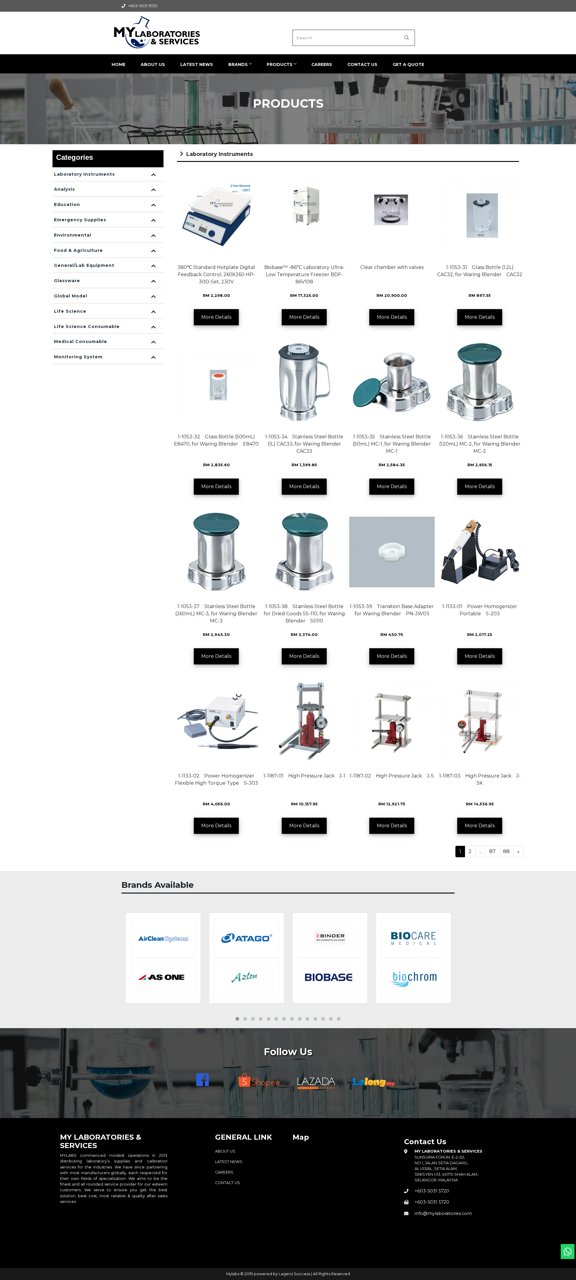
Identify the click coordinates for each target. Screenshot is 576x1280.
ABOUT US (153, 64)
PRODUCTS (279, 64)
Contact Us (362, 64)
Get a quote (408, 64)
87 (492, 851)
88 (506, 851)
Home (118, 64)
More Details (216, 317)
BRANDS (238, 64)
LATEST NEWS (196, 64)
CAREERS (321, 64)
